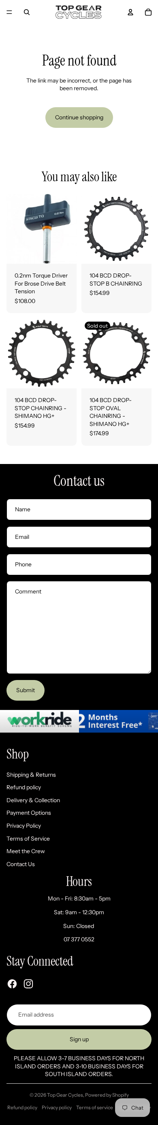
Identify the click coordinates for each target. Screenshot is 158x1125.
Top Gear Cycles (65, 1095)
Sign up (79, 1039)
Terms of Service (28, 838)
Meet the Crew (25, 851)
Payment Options (28, 812)
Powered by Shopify (107, 1095)
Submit (25, 690)
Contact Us (20, 864)
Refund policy (23, 787)
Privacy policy (57, 1107)
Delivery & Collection (33, 800)
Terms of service (94, 1107)
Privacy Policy (23, 825)
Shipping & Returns (31, 774)
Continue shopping (79, 117)
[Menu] (9, 12)
